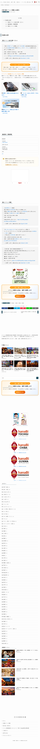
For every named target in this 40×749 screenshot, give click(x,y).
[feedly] (21, 717)
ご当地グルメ (6, 494)
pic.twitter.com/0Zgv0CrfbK (29, 260)
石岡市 (5, 599)
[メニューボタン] (32, 2)
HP (2, 153)
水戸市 (5, 584)
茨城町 (5, 621)
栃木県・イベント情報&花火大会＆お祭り (20, 439)
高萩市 (5, 638)
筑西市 (5, 609)
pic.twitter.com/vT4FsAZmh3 (10, 240)
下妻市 (5, 528)
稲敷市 (5, 604)
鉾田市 (5, 633)
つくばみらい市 (7, 496)
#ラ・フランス (26, 47)
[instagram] (18, 717)
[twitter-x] (16, 717)
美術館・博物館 (7, 616)
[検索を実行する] (37, 378)
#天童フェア (10, 46)
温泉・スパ (6, 592)
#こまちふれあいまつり (10, 229)
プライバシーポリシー (7, 735)
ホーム (4, 720)
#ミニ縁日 (16, 213)
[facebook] (14, 717)
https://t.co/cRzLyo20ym (22, 219)
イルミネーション (7, 506)
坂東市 (5, 550)
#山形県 (9, 47)
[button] (5, 308)
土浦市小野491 (5, 142)
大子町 (5, 557)
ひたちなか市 (6, 501)
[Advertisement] (20, 123)
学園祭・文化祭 (7, 562)
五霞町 (5, 531)
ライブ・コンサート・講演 (9, 523)
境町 (4, 555)
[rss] (23, 717)
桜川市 (5, 582)
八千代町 (5, 533)
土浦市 (8, 11)
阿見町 (5, 636)
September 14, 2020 (25, 262)
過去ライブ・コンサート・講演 (9, 628)
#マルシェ (22, 239)
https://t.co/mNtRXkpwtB (17, 260)
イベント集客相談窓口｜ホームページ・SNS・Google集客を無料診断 (16, 728)
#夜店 (11, 213)
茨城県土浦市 (8, 20)
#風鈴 (8, 211)
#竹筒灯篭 (24, 211)
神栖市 (5, 601)
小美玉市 (5, 567)
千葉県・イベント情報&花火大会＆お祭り (20, 452)
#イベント (27, 239)
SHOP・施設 (4, 11)
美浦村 (5, 614)
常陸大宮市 (6, 572)
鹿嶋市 (5, 641)
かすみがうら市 (7, 492)
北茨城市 (5, 540)
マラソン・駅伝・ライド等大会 (9, 521)
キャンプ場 (6, 511)
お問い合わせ (5, 733)
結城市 (5, 611)
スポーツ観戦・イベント (8, 516)
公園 (4, 536)
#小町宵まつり (8, 208)
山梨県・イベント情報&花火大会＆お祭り (20, 480)
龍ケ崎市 (5, 643)
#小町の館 (12, 209)
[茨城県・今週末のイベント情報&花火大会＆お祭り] (35, 2)
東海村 (5, 579)
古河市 (5, 545)
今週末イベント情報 (6, 723)
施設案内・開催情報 (13, 24)
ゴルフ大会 (5, 514)
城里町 (5, 553)
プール (5, 518)
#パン (19, 239)
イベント (5, 504)
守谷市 (5, 565)
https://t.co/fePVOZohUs (14, 56)
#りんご (20, 47)
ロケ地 (5, 526)
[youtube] (20, 717)
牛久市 (5, 597)
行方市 (5, 623)
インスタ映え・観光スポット (9, 509)
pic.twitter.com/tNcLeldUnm (10, 221)
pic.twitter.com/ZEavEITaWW (27, 56)
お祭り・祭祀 (6, 489)
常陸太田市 (6, 575)
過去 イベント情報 (12, 26)
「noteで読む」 (5, 96)
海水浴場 (5, 589)
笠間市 (5, 606)
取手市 (5, 543)
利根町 (5, 538)
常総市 (5, 570)
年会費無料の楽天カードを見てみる (11, 164)
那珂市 (5, 631)
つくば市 (5, 499)
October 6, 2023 (24, 243)
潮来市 (5, 594)
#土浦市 (23, 46)
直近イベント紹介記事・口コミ (15, 22)
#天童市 (13, 47)
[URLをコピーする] (35, 308)
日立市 (5, 577)
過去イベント (6, 626)
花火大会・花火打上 (7, 619)
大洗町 (5, 560)
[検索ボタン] (39, 2)
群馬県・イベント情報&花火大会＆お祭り (20, 466)
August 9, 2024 (24, 223)
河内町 (5, 587)
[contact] (25, 717)
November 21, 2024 (25, 58)
